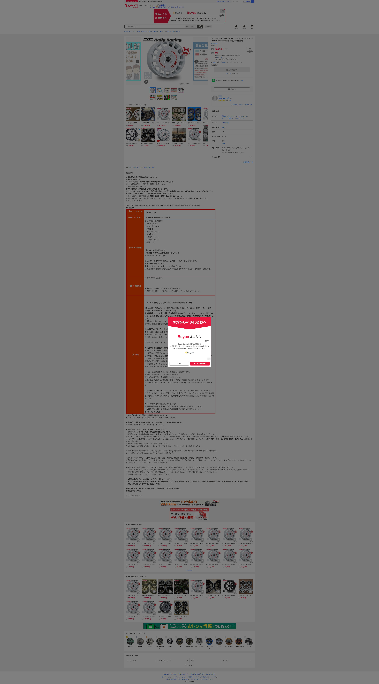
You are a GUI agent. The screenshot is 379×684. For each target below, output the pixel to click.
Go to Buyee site (200, 363)
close (179, 363)
